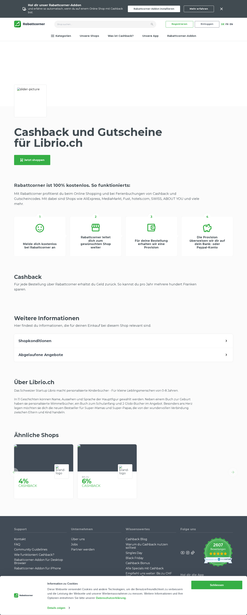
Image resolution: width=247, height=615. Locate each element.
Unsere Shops (89, 36)
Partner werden (83, 549)
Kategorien (63, 36)
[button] (14, 472)
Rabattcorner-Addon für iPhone (37, 568)
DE (222, 24)
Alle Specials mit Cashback (145, 568)
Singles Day (134, 553)
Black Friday (134, 558)
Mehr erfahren (199, 8)
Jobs (74, 544)
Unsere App (150, 36)
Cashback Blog (136, 539)
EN (231, 24)
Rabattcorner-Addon (181, 36)
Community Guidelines (30, 549)
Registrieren (179, 24)
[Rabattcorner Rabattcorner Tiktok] (192, 552)
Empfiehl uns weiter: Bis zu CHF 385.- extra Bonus (149, 575)
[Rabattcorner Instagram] (187, 552)
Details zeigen (56, 607)
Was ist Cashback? (121, 36)
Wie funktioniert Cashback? (34, 554)
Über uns (78, 539)
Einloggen (207, 24)
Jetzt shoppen (34, 160)
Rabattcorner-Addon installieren (154, 8)
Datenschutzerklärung (111, 597)
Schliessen (217, 585)
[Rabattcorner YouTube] (182, 552)
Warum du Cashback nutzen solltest (147, 546)
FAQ (17, 544)
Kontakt (20, 539)
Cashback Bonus (138, 563)
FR (227, 24)
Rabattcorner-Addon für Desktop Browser (38, 561)
